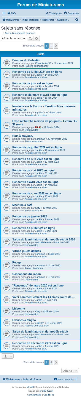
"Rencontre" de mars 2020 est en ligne (38, 285)
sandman (40, 138)
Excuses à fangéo (24, 320)
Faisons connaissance (37, 66)
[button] (56, 45)
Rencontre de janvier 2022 (29, 216)
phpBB (30, 387)
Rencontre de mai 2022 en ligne (33, 170)
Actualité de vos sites (36, 77)
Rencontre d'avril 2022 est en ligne (35, 182)
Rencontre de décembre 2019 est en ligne (39, 343)
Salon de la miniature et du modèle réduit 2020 (43, 239)
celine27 (39, 323)
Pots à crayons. (22, 135)
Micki (38, 127)
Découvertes (31, 130)
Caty (37, 208)
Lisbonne (18, 308)
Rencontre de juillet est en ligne (33, 228)
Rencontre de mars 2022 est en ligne (36, 193)
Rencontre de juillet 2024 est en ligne (37, 71)
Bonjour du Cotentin (26, 60)
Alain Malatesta (43, 242)
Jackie (38, 74)
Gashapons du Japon (26, 274)
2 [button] (51, 46)
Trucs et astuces (34, 141)
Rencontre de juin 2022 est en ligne (35, 159)
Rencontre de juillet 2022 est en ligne (37, 147)
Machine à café (22, 205)
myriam (39, 112)
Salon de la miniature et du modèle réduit (40, 331)
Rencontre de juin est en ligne (32, 83)
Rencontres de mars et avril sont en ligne (39, 94)
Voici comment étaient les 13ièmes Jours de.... (43, 297)
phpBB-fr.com (46, 391)
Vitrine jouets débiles (26, 251)
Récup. (17, 262)
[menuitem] (11, 13)
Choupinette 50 (43, 63)
